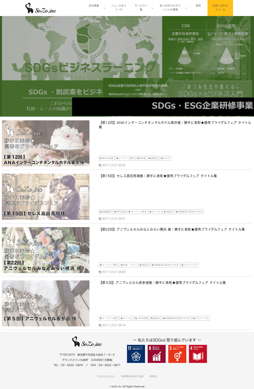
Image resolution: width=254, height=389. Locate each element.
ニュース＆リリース (118, 7)
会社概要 (94, 5)
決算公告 (153, 376)
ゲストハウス (190, 265)
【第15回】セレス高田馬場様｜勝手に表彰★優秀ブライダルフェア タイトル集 (158, 176)
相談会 (154, 158)
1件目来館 (142, 318)
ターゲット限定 (126, 158)
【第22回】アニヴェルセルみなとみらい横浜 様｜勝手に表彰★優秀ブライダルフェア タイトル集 (172, 229)
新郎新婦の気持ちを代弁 (190, 212)
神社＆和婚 (107, 158)
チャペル (156, 212)
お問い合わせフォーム (220, 7)
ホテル (166, 158)
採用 (198, 5)
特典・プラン (129, 265)
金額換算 (106, 212)
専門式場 (120, 212)
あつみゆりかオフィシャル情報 (170, 7)
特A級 (143, 158)
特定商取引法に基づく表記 (132, 376)
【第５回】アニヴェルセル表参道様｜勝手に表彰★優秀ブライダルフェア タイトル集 (162, 282)
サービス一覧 (141, 7)
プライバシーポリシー (106, 376)
